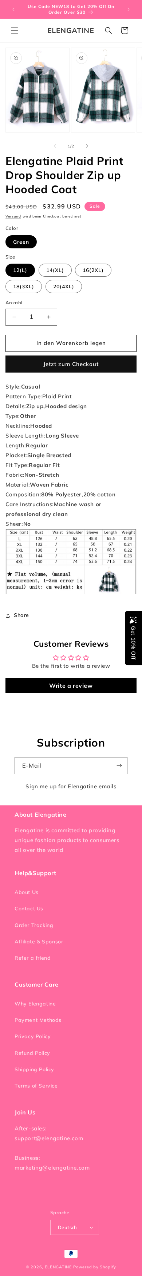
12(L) (20, 270)
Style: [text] (22, 386)
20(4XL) (63, 286)
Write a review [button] (70, 685)
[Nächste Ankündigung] (129, 9)
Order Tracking (34, 925)
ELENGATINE (58, 1266)
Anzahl (13, 302)
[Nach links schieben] (55, 146)
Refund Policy (32, 1053)
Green (21, 242)
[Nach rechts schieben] (87, 146)
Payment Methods (38, 1020)
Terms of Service (36, 1085)
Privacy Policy (33, 1036)
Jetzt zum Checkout (71, 364)
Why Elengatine (35, 1003)
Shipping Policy (34, 1069)
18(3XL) (23, 286)
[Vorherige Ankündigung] (13, 9)
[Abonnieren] (119, 765)
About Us (27, 892)
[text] (71, 396)
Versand (13, 216)
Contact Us (29, 908)
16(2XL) (93, 270)
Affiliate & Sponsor (39, 941)
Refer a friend (33, 958)
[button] (15, 30)
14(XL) (55, 270)
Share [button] (21, 615)
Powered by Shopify (94, 1266)
